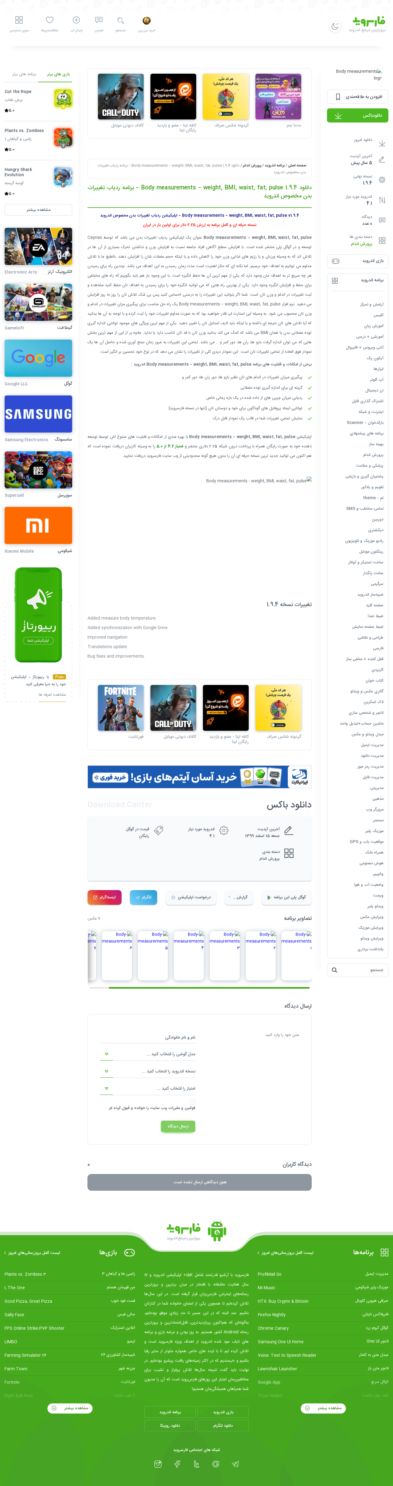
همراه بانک (374, 852)
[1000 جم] (278, 96)
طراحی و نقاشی (370, 637)
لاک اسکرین (373, 702)
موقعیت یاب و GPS (366, 841)
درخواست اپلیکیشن (194, 897)
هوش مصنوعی (371, 863)
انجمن (99, 30)
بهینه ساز (376, 444)
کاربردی (377, 670)
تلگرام (146, 897)
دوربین (377, 519)
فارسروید (154, 456)
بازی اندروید (223, 1412)
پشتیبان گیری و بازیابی (364, 476)
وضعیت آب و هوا (368, 884)
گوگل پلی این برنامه (290, 897)
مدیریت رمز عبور (370, 766)
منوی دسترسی (19, 30)
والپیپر (378, 874)
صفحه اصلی (297, 165)
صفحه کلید (374, 605)
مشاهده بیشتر (329, 1408)
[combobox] (147, 1054)
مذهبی (377, 799)
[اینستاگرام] (157, 1464)
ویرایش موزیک (370, 927)
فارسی (378, 648)
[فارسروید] (196, 1232)
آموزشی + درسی (369, 336)
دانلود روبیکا (170, 1425)
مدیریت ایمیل (372, 745)
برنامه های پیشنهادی (366, 433)
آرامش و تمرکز (371, 304)
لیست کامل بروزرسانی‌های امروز (287, 1253)
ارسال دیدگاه (178, 1126)
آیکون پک (375, 358)
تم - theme (373, 498)
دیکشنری (375, 530)
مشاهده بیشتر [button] (38, 210)
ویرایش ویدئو (371, 938)
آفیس (378, 315)
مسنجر (378, 820)
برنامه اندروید (275, 165)
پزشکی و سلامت (369, 465)
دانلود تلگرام (223, 1425)
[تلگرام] (235, 1464)
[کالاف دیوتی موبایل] (121, 96)
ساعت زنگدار (373, 573)
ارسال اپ (76, 30)
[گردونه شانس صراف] (226, 96)
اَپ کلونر (376, 379)
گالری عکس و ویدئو (366, 691)
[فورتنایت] (121, 708)
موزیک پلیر (374, 831)
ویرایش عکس (371, 917)
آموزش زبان (373, 326)
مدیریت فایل (373, 777)
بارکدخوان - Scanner (365, 422)
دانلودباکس (372, 115)
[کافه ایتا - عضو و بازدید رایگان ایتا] (173, 96)
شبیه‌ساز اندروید (370, 594)
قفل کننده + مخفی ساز (364, 659)
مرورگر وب (374, 809)
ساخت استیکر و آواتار (365, 562)
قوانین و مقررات (181, 1108)
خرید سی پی (146, 30)
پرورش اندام (361, 244)
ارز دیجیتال (374, 390)
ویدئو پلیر (375, 906)
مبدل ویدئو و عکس (367, 734)
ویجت (378, 895)
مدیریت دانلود (372, 756)
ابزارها (378, 369)
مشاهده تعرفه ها (52, 695)
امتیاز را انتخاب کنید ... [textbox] (176, 1088)
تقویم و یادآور (372, 487)
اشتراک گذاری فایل (367, 401)
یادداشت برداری (370, 949)
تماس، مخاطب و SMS (364, 508)
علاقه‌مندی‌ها (49, 30)
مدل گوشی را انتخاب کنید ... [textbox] (170, 1054)
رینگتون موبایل (371, 551)
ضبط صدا (375, 616)
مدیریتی (376, 788)
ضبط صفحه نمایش (367, 627)
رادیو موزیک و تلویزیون (364, 541)
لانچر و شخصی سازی (365, 713)
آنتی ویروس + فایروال (364, 347)
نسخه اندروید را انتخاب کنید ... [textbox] (168, 1071)
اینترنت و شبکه (371, 412)
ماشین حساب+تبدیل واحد (361, 723)
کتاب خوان (374, 680)
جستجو (120, 30)
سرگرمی (377, 584)
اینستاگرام (108, 897)
